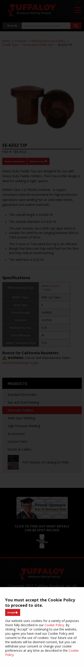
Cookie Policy (54, 625)
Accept (11, 612)
